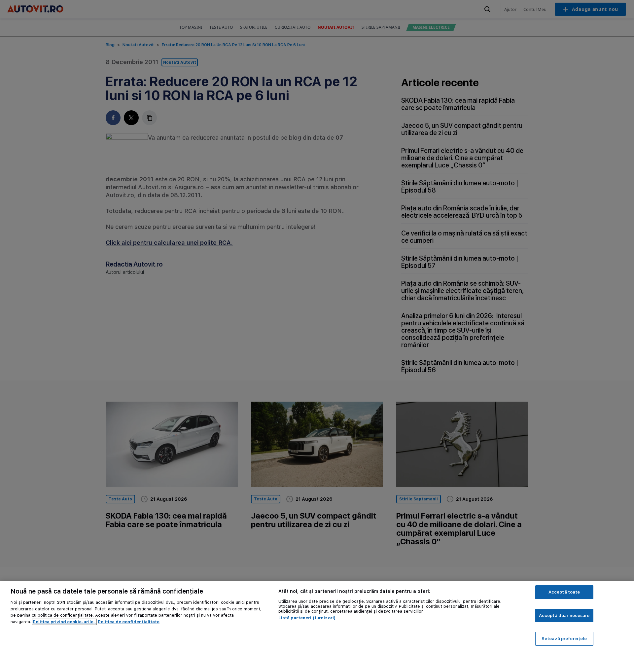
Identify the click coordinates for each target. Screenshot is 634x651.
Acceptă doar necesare (564, 615)
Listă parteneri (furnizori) (307, 617)
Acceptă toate (564, 592)
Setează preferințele (564, 638)
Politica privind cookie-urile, (64, 621)
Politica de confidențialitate (128, 621)
